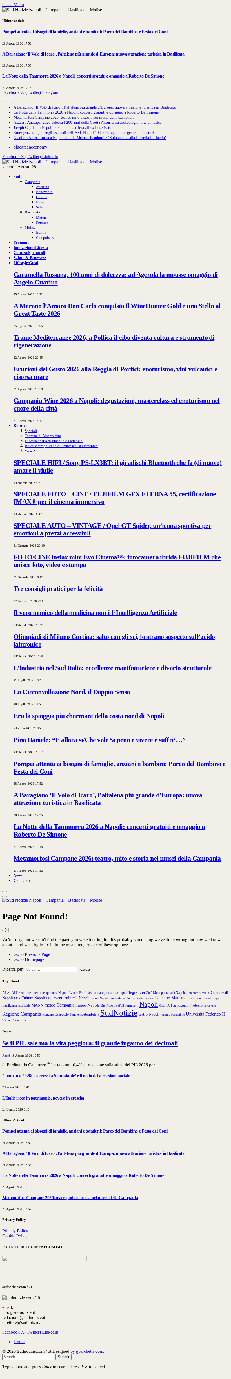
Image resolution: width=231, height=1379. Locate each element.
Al (8, 993)
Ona (162, 1005)
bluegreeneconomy (30, 147)
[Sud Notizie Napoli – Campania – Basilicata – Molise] (52, 161)
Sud (17, 176)
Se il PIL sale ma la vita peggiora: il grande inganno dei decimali (90, 1043)
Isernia (41, 232)
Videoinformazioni (14, 1020)
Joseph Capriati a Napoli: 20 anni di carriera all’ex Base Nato (62, 127)
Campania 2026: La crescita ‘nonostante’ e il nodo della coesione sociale (66, 1075)
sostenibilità (89, 1014)
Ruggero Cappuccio (55, 1014)
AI (4, 993)
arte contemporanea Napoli (49, 993)
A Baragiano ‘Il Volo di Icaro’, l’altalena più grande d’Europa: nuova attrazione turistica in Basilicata (93, 54)
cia (142, 992)
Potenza (42, 222)
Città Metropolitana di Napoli (165, 993)
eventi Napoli (99, 998)
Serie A (74, 1014)
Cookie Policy (15, 1236)
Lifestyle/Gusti (26, 263)
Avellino (42, 187)
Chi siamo (22, 880)
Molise (30, 227)
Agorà (6, 1055)
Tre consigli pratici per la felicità (58, 588)
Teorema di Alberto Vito (43, 436)
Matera (41, 217)
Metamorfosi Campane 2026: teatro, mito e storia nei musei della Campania (74, 117)
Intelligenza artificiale (16, 1005)
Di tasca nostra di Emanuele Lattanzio (54, 441)
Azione (73, 993)
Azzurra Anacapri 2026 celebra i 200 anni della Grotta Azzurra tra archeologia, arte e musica (87, 122)
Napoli (41, 202)
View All (31, 451)
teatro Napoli (149, 1014)
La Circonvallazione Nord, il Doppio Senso (72, 692)
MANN (37, 1005)
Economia (22, 242)
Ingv (216, 998)
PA (168, 1005)
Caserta (41, 197)
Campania (32, 182)
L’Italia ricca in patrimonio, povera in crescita (43, 1098)
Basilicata (32, 212)
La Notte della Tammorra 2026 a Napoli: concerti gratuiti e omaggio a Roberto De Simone (83, 76)
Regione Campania (21, 1014)
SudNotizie (118, 1012)
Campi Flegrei (126, 992)
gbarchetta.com (89, 1351)
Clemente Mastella (198, 992)
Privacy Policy (15, 1230)
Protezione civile (202, 1005)
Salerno (42, 207)
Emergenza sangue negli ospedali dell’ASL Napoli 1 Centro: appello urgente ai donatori (84, 133)
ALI (14, 993)
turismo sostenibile (173, 1014)
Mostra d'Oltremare (121, 1005)
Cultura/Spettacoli (29, 252)
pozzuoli (182, 1005)
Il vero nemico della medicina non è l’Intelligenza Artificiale (95, 612)
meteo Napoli (87, 1005)
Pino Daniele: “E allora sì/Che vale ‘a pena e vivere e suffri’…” (100, 739)
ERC (49, 998)
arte (28, 993)
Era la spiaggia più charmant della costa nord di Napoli (89, 716)
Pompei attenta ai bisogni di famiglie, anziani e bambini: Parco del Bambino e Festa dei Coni (84, 31)
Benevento (44, 192)
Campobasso (45, 237)
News (18, 875)
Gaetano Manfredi (171, 997)
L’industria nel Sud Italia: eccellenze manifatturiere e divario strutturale (113, 668)
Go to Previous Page (32, 954)
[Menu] (4, 891)
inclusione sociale (200, 998)
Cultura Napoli (33, 998)
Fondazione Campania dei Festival (132, 998)
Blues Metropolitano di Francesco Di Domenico (61, 446)
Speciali (31, 431)
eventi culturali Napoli (72, 998)
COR (17, 998)
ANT (21, 992)
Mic (102, 1005)
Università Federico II (205, 1014)
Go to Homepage (29, 959)
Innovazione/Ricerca (31, 247)
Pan (173, 1005)
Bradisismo (87, 992)
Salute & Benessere (30, 257)
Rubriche (21, 425)
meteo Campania (59, 1005)
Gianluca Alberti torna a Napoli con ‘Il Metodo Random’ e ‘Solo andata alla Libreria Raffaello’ (90, 138)
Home (19, 1341)
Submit (63, 1357)
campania (104, 992)
